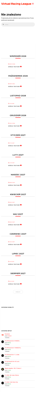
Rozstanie (7, 334)
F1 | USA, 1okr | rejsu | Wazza (12, 375)
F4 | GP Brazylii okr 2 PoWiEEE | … (13, 341)
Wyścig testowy (14, 66)
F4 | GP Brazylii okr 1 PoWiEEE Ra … (13, 347)
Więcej (18, 292)
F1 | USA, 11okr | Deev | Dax (11, 382)
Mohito (9, 342)
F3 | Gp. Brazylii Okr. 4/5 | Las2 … (12, 361)
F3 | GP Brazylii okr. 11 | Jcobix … (12, 354)
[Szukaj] (3, 24)
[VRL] (16, 3)
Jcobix (9, 370)
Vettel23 (9, 335)
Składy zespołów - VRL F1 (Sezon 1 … (14, 368)
